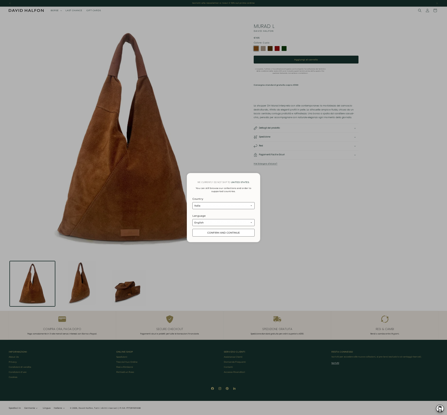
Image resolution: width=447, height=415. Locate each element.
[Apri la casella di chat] (440, 408)
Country (197, 198)
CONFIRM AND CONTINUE (223, 232)
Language (199, 215)
